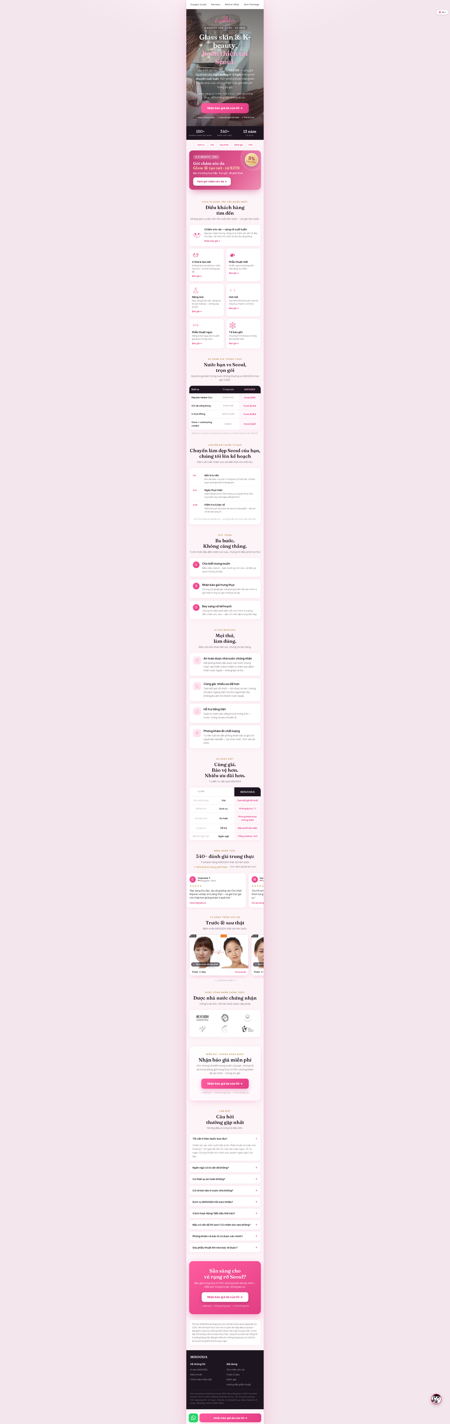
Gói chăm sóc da (236, 1369)
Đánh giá (238, 145)
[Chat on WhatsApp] (193, 1417)
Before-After (232, 4)
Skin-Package (251, 4)
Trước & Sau (233, 1374)
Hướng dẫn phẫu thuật (239, 1384)
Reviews (215, 4)
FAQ (251, 145)
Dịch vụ (201, 145)
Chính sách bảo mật (201, 1379)
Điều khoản (196, 1374)
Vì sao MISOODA (198, 1369)
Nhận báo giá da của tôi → (225, 108)
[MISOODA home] (225, 19)
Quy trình (224, 145)
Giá (212, 145)
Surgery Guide (198, 4)
